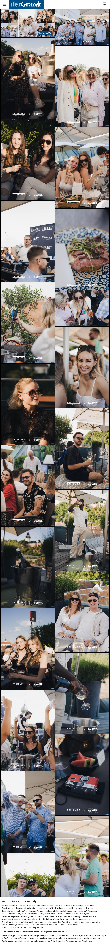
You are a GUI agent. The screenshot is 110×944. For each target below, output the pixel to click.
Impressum (38, 927)
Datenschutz (26, 927)
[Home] (26, 4)
